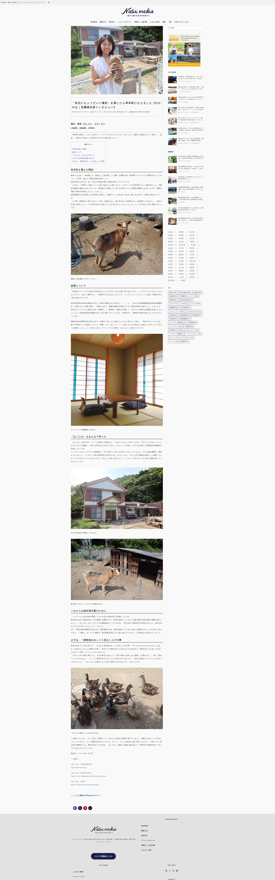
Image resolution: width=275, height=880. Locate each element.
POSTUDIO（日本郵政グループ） (187, 81)
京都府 (181, 258)
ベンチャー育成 (176, 334)
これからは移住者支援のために (83, 158)
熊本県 (170, 277)
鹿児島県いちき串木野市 (184, 161)
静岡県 (170, 254)
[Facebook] (170, 871)
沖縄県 (182, 280)
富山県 (170, 248)
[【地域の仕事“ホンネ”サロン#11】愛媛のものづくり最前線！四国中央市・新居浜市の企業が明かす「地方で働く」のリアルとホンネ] (172, 131)
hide (90, 144)
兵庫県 (170, 261)
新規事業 (185, 315)
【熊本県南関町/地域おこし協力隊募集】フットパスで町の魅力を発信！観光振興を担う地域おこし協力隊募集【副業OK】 (191, 198)
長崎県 (192, 274)
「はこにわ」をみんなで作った (83, 155)
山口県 (181, 267)
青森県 (181, 232)
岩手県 (192, 232)
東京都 (170, 245)
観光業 (197, 315)
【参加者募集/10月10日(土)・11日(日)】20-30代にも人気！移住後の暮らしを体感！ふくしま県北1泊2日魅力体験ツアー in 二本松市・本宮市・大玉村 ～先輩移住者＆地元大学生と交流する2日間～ (191, 167)
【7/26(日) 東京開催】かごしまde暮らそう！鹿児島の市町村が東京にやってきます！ (191, 208)
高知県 (192, 271)
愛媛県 (181, 271)
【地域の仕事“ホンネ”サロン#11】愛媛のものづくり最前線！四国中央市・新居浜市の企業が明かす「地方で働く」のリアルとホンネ (191, 129)
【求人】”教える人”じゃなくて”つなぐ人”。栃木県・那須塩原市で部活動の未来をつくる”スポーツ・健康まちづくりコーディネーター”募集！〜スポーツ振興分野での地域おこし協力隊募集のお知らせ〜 (191, 119)
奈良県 (181, 261)
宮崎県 (192, 277)
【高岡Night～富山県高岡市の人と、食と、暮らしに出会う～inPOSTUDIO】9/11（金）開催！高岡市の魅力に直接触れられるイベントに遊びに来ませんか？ (191, 78)
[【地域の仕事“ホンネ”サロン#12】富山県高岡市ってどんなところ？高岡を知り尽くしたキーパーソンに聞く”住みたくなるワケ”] (172, 100)
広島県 (170, 267)
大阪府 (192, 258)
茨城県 (181, 238)
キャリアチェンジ (177, 303)
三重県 (192, 254)
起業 (118, 112)
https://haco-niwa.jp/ (79, 767)
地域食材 (174, 307)
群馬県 (170, 242)
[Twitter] (166, 871)
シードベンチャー (193, 334)
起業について (77, 152)
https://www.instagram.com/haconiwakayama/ (88, 776)
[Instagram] (173, 871)
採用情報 (185, 319)
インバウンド (175, 326)
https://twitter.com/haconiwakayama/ (85, 785)
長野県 (181, 251)
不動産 (189, 326)
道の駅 (173, 315)
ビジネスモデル (194, 311)
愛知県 (181, 254)
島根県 (181, 264)
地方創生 (186, 292)
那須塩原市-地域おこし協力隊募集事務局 (188, 112)
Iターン (126, 112)
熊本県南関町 (181, 191)
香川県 (170, 271)
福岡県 (170, 274)
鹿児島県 (171, 280)
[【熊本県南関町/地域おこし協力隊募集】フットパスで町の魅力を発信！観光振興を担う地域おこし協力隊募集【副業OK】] (172, 200)
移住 (173, 292)
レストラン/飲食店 (177, 322)
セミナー (194, 303)
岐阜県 (192, 251)
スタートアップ (176, 311)
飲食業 (186, 307)
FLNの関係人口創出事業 (184, 91)
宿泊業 (140, 112)
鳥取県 (170, 264)
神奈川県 (182, 245)
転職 (173, 300)
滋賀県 (170, 258)
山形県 (192, 235)
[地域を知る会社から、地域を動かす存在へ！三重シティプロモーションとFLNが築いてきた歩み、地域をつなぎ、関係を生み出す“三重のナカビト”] (172, 90)
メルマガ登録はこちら (103, 856)
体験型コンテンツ (189, 296)
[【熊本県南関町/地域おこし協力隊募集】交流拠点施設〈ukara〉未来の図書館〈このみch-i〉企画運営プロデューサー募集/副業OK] (172, 190)
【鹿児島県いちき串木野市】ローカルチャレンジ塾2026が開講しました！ (191, 177)
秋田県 (181, 235)
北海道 (170, 232)
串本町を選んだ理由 (79, 149)
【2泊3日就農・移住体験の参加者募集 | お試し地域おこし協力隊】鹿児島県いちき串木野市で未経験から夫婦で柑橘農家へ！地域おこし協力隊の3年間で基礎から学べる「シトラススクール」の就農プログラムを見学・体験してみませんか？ (191, 157)
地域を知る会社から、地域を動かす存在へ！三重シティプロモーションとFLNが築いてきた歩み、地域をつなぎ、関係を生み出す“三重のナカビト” (191, 88)
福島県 (170, 238)
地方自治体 (186, 300)
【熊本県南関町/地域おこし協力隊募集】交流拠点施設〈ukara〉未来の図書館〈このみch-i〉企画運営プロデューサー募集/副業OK (191, 188)
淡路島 (184, 341)
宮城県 (170, 235)
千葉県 (192, 242)
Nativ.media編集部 (183, 102)
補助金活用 (133, 112)
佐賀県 (181, 274)
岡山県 (192, 264)
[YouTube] (177, 871)
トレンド (173, 341)
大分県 (181, 277)
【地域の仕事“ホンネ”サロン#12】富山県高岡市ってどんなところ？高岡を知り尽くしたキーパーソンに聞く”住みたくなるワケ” (191, 98)
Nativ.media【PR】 (183, 171)
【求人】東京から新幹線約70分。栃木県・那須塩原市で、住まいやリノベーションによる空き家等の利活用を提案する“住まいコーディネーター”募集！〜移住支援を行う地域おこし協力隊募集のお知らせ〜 (191, 108)
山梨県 (170, 251)
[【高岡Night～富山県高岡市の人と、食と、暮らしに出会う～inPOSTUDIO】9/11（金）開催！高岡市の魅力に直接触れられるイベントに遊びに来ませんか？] (172, 79)
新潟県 (193, 245)
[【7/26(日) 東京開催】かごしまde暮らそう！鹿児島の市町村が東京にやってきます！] (172, 210)
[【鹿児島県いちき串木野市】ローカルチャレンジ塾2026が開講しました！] (172, 179)
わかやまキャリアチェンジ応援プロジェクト (88, 112)
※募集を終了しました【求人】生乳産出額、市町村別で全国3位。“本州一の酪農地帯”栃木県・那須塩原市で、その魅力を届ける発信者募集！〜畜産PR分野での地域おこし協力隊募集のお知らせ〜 (191, 139)
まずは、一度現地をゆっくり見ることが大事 (88, 161)
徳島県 (192, 267)
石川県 (181, 248)
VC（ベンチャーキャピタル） (181, 337)
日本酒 (173, 330)
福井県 (192, 248)
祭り (183, 330)
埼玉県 (181, 242)
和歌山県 (193, 261)
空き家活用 (146, 112)
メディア (193, 330)
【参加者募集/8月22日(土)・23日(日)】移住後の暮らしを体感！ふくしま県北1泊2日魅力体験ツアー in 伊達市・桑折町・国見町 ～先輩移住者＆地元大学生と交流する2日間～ (191, 219)
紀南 (122, 112)
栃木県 (192, 238)
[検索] (50, 2)
